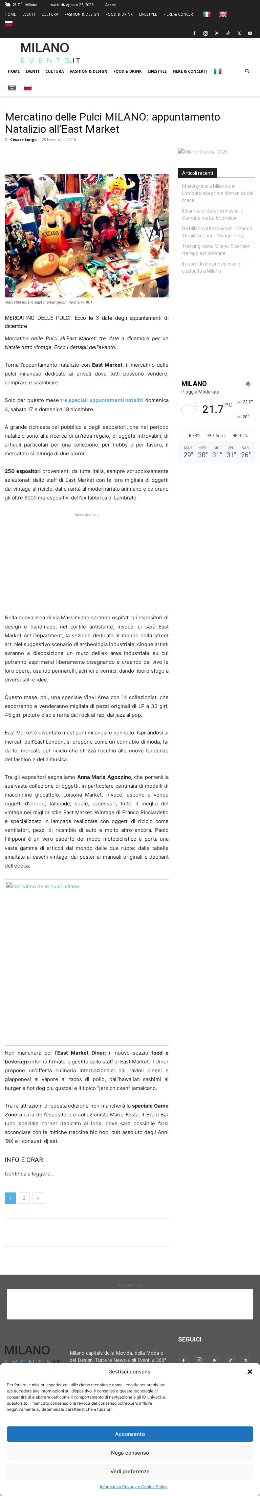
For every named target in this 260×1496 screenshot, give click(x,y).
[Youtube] (250, 33)
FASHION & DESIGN (82, 14)
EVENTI (28, 14)
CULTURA (49, 14)
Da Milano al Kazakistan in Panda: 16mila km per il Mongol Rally (217, 232)
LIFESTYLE (148, 14)
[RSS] (217, 33)
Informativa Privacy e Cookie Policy (134, 1486)
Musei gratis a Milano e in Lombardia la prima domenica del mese (217, 193)
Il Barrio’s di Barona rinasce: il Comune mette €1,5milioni (212, 214)
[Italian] (208, 14)
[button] (249, 1371)
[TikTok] (228, 33)
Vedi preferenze (130, 1471)
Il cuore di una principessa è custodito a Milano (211, 267)
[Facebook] (194, 33)
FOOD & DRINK (119, 14)
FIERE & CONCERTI (180, 14)
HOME (10, 14)
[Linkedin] (58, 155)
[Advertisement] (178, 53)
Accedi (111, 4)
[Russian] (10, 23)
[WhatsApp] (42, 155)
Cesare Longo (23, 139)
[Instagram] (205, 33)
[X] (239, 33)
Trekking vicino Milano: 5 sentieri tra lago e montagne (216, 249)
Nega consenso (130, 1452)
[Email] (74, 155)
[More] (90, 155)
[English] (224, 14)
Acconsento (130, 1434)
